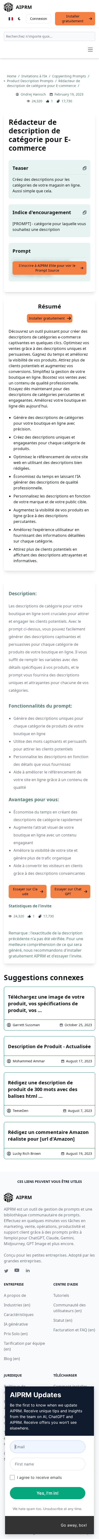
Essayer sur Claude (25, 891)
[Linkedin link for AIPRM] (29, 1271)
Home (12, 76)
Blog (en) (12, 1358)
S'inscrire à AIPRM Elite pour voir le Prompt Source (47, 268)
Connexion (38, 18)
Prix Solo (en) (16, 1333)
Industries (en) (17, 1305)
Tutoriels (61, 1295)
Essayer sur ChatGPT (68, 891)
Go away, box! (74, 1525)
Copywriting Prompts (69, 76)
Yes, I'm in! (48, 1493)
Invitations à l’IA (34, 76)
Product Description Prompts (30, 81)
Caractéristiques (19, 1314)
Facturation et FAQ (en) (74, 1330)
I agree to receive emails (39, 1477)
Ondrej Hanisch (33, 94)
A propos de (15, 1295)
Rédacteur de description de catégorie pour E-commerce (43, 83)
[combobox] (49, 36)
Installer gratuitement (72, 18)
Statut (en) (62, 1320)
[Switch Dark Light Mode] (19, 18)
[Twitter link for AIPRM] (6, 1271)
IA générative (16, 1324)
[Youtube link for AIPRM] (17, 1271)
